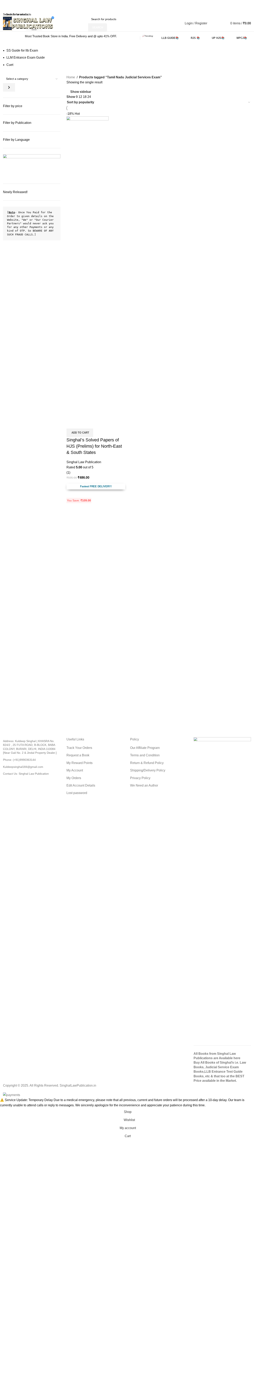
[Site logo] (28, 23)
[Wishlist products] (214, 23)
